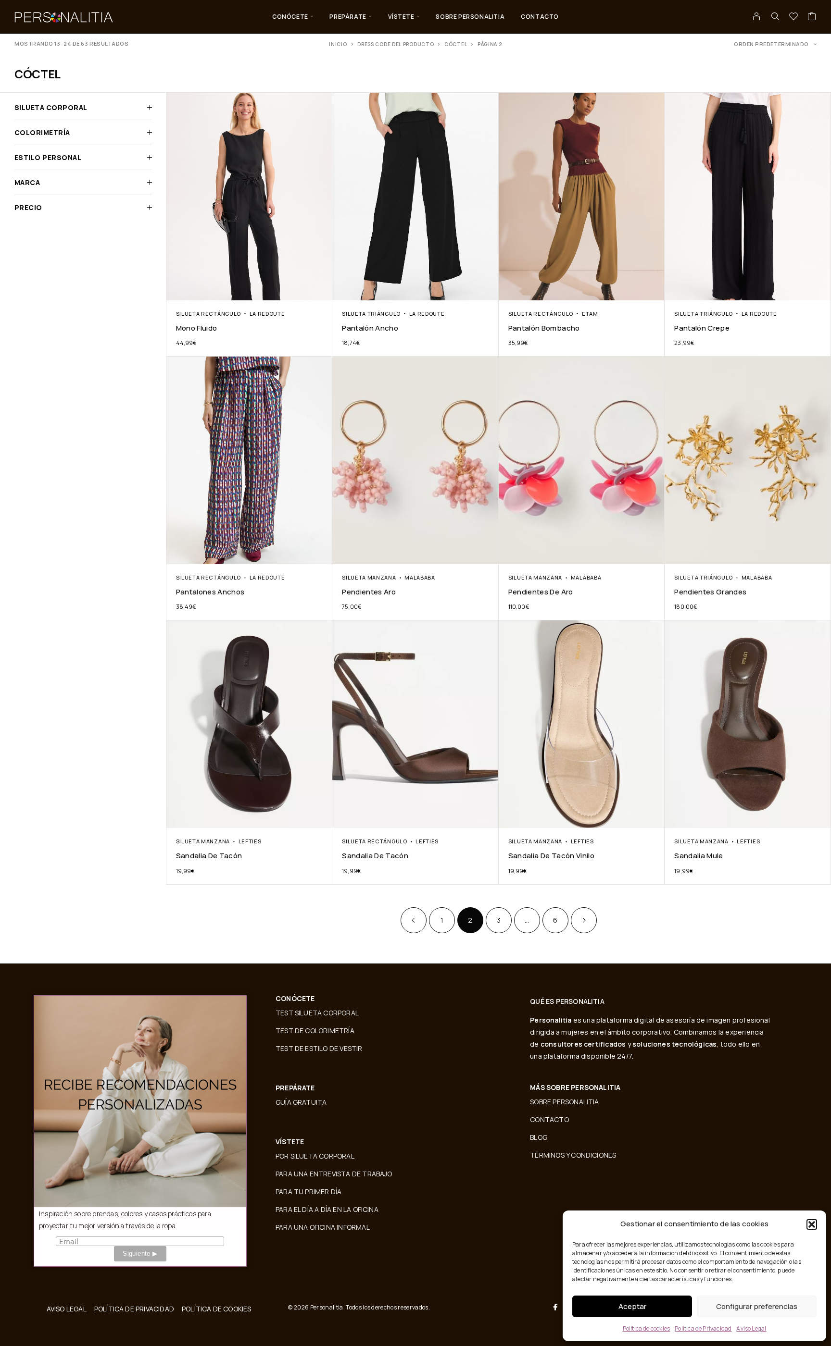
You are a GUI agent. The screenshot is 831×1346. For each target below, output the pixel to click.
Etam (590, 313)
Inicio (338, 44)
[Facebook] (555, 1307)
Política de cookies (646, 1328)
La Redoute (267, 313)
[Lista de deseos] (793, 17)
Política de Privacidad (703, 1328)
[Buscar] (775, 16)
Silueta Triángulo (371, 313)
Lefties (250, 841)
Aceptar (632, 1306)
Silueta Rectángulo (208, 313)
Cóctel (455, 44)
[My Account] (756, 16)
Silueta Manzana (369, 577)
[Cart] (812, 17)
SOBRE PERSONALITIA (470, 16)
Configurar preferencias (756, 1306)
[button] (812, 1224)
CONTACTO (540, 16)
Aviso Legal (751, 1328)
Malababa (419, 577)
